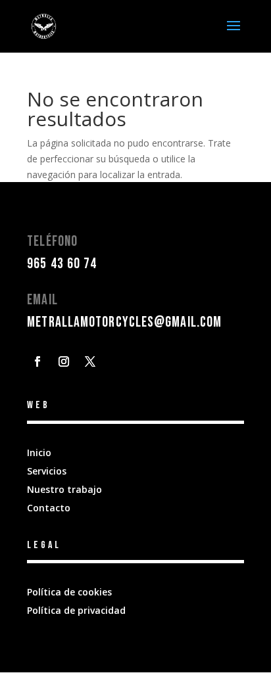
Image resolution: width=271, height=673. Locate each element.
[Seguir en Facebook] (37, 361)
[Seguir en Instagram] (63, 361)
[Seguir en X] (90, 361)
